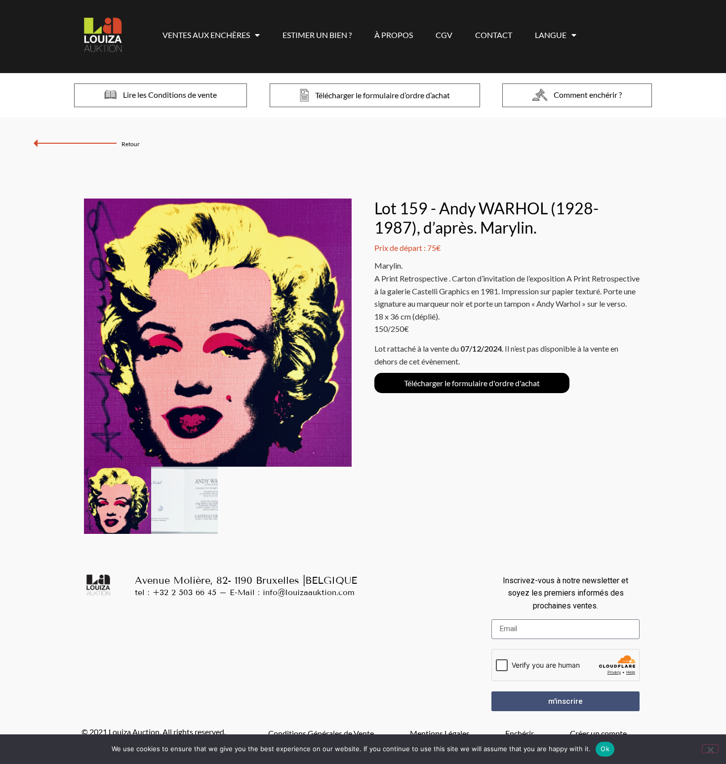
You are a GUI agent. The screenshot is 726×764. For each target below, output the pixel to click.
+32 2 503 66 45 (184, 592)
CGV (444, 35)
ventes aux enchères (206, 35)
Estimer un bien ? (317, 35)
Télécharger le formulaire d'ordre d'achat (472, 383)
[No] (710, 748)
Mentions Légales (440, 733)
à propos (393, 35)
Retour (130, 144)
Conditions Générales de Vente (321, 733)
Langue (550, 35)
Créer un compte (598, 733)
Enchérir (519, 733)
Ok (605, 749)
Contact (493, 35)
